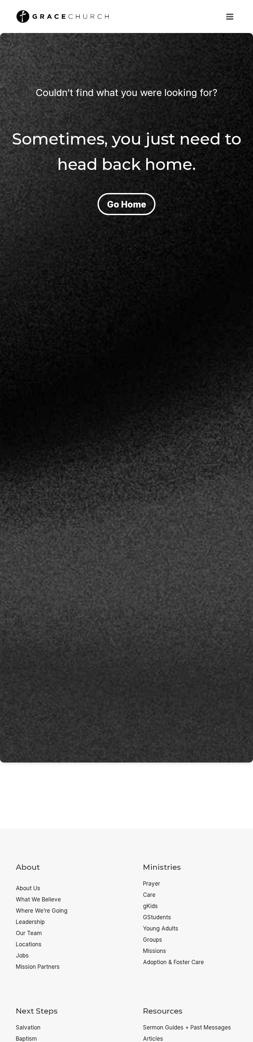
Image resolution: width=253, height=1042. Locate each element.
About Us (28, 888)
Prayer (151, 883)
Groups (152, 939)
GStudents (157, 917)
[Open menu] (230, 16)
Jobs (22, 955)
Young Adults (160, 928)
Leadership (30, 922)
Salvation (28, 1027)
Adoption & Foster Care (173, 962)
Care (149, 895)
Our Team (29, 933)
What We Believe (38, 899)
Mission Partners (38, 966)
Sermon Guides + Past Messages (187, 1027)
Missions (154, 951)
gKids (150, 906)
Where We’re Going (42, 910)
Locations (29, 944)
